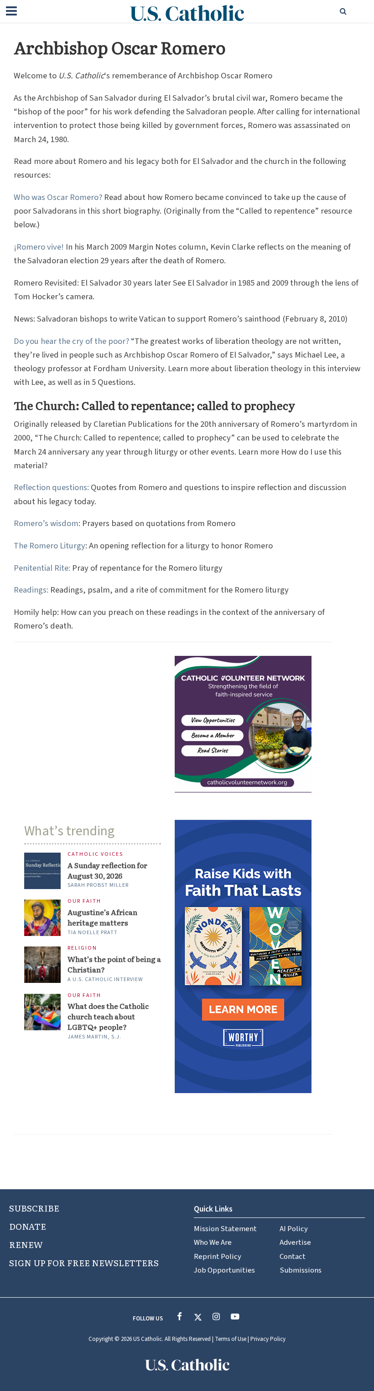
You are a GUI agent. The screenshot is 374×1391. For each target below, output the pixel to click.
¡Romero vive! (39, 247)
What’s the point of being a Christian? (114, 964)
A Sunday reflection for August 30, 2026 (107, 870)
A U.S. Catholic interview (105, 979)
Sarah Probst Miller (98, 885)
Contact (293, 1256)
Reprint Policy (217, 1256)
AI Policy (294, 1228)
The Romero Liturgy (49, 546)
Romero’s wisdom (46, 523)
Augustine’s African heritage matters (102, 917)
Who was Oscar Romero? (58, 197)
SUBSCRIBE (34, 1208)
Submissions (301, 1270)
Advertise (295, 1242)
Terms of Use (230, 1339)
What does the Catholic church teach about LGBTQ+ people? (108, 1016)
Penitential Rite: (42, 568)
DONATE (27, 1226)
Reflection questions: (51, 487)
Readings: (31, 590)
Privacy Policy (268, 1339)
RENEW (26, 1244)
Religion (82, 948)
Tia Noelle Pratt (93, 932)
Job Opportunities (224, 1270)
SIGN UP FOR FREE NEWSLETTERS (84, 1262)
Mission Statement (225, 1228)
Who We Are (213, 1242)
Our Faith (84, 901)
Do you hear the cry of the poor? (71, 341)
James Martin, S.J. (94, 1037)
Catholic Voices (95, 854)
